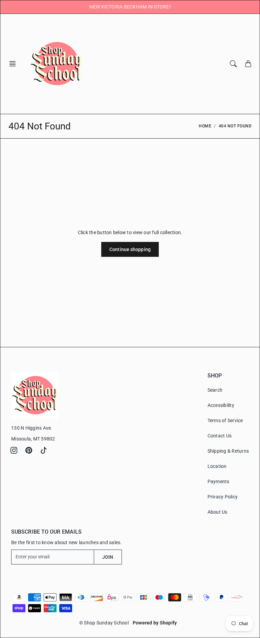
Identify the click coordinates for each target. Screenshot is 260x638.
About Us (218, 512)
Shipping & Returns (228, 451)
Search (215, 390)
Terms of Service (225, 420)
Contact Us (220, 435)
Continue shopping (130, 249)
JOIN (107, 557)
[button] (14, 64)
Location (217, 466)
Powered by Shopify (155, 622)
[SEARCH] (233, 63)
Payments (219, 481)
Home (205, 126)
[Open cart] (248, 63)
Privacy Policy (223, 496)
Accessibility (221, 405)
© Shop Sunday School (104, 622)
